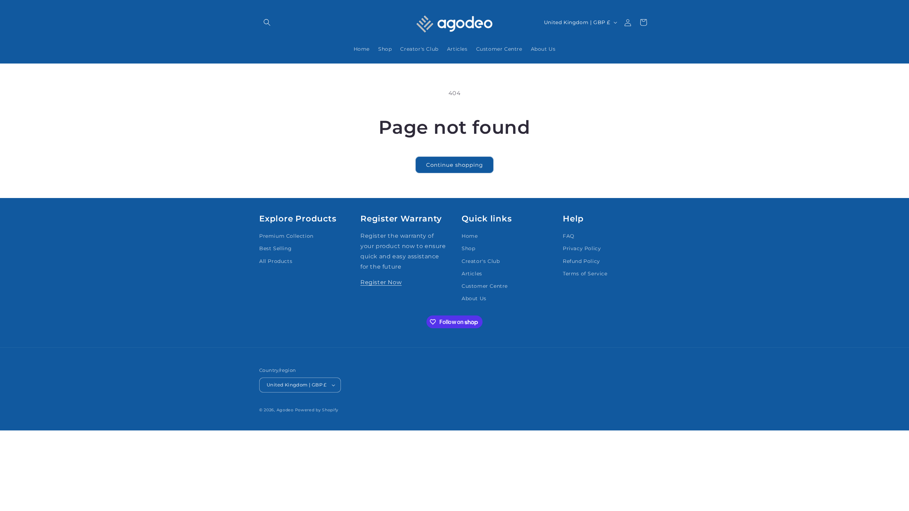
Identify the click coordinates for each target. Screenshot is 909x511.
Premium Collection (286, 236)
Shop (468, 248)
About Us (474, 298)
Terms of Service (585, 273)
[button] (267, 22)
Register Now (381, 282)
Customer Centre (485, 286)
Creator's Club (481, 261)
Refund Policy (581, 261)
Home (470, 236)
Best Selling (275, 248)
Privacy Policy (582, 248)
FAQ (569, 236)
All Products (275, 261)
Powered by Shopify (317, 409)
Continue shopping (454, 164)
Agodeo (285, 409)
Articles (472, 273)
